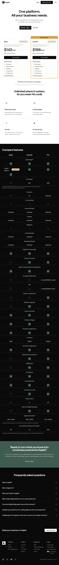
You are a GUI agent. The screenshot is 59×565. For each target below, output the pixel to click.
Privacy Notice (50, 547)
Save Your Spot (29, 461)
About (9, 544)
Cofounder (24, 549)
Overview (23, 544)
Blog (35, 544)
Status (35, 551)
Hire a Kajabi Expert (12, 549)
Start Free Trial (46, 2)
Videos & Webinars (38, 547)
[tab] (25, 28)
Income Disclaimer (51, 549)
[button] (55, 2)
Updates (23, 551)
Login (37, 2)
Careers (10, 547)
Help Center (37, 549)
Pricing (23, 547)
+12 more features (37, 75)
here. (37, 423)
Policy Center (50, 544)
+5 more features (8, 75)
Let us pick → (37, 81)
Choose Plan (16, 57)
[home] (6, 2)
